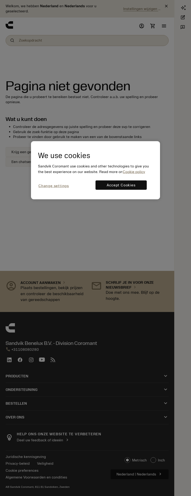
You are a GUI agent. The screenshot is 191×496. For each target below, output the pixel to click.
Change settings (53, 186)
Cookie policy (134, 172)
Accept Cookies (121, 185)
